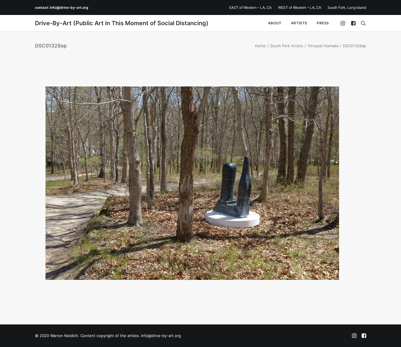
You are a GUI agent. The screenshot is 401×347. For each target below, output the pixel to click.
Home (260, 45)
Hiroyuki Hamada (323, 45)
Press (323, 23)
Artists (299, 23)
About (275, 23)
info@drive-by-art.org (69, 7)
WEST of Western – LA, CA (299, 7)
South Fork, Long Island (347, 7)
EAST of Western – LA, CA (250, 7)
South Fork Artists (286, 45)
